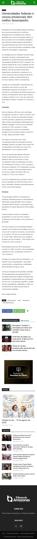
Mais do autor (25, 320)
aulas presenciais (11, 300)
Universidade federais (8, 302)
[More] (28, 311)
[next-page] (6, 355)
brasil (19, 300)
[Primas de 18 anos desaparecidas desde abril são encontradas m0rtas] (6, 348)
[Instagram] (21, 526)
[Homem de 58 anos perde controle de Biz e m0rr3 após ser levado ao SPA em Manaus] (6, 476)
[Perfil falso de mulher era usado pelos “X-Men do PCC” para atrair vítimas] (6, 339)
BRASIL (3, 10)
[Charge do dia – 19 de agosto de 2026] (18, 406)
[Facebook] (16, 526)
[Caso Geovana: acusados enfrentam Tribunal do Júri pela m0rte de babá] (6, 447)
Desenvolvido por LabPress (27, 533)
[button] (3, 2)
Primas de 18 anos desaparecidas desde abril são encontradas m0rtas (23, 348)
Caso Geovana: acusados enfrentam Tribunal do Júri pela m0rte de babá (23, 447)
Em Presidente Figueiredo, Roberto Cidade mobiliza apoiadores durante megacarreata (24, 456)
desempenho (26, 300)
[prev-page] (3, 355)
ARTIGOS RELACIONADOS (10, 320)
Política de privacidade (13, 533)
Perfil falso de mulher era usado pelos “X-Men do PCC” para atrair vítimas (22, 339)
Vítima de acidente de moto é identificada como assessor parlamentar (22, 437)
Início (3, 533)
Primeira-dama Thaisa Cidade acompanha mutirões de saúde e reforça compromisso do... (23, 466)
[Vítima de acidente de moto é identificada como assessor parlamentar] (6, 437)
